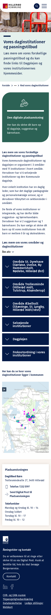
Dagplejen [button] (20, 339)
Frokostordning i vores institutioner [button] (29, 353)
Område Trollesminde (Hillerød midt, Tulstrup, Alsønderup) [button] (29, 287)
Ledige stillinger (34, 603)
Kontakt (11, 576)
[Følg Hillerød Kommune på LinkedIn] (5, 586)
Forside (6, 85)
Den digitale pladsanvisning (25, 117)
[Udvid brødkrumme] (15, 85)
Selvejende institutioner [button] (22, 324)
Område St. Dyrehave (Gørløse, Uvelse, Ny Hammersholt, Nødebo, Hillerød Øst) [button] (28, 266)
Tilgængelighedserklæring (18, 599)
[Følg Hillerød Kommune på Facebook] (12, 586)
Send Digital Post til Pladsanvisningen (21, 494)
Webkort (8, 607)
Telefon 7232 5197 (20, 486)
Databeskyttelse (12, 603)
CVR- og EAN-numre (14, 595)
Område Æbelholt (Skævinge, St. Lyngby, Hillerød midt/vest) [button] (28, 307)
